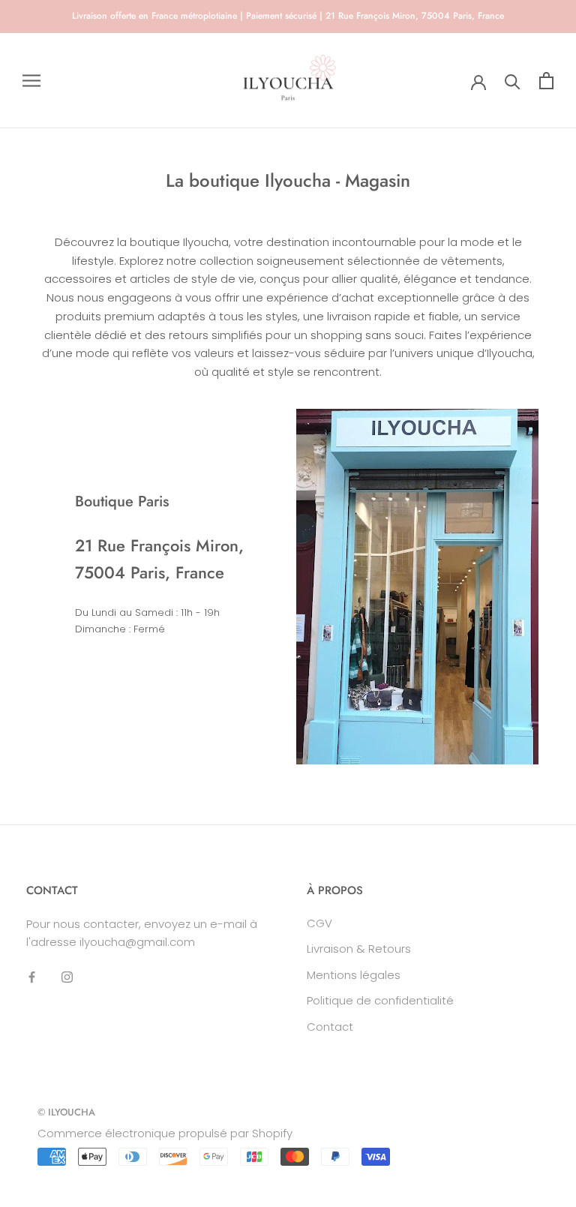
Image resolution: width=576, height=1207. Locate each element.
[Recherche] (512, 81)
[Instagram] (67, 976)
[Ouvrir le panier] (546, 80)
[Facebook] (32, 976)
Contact (330, 1026)
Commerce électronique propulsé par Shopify (165, 1133)
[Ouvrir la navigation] (31, 80)
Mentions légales (353, 975)
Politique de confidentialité (380, 1000)
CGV (319, 923)
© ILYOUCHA (66, 1112)
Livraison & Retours (359, 948)
